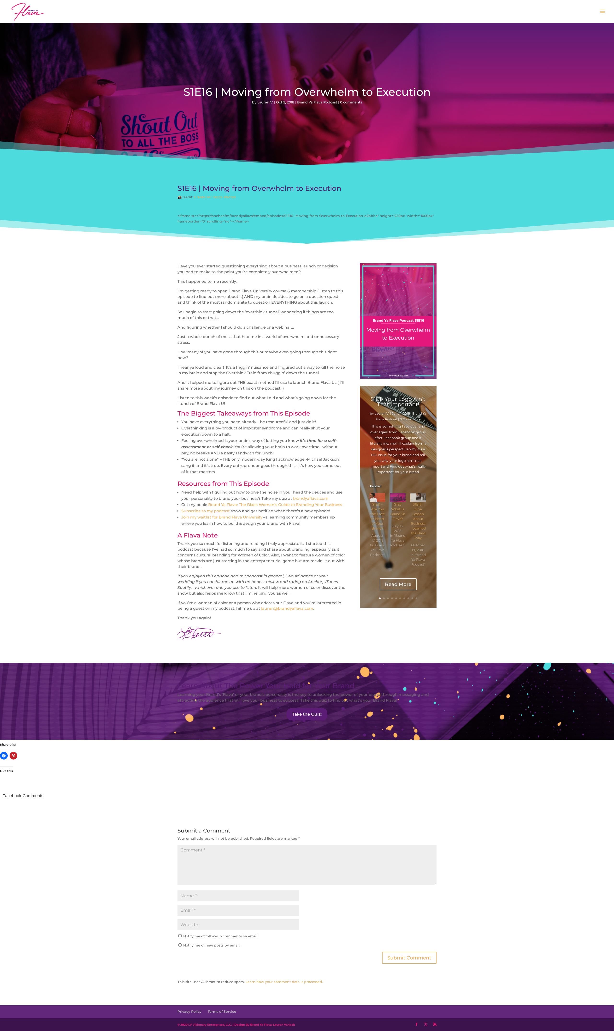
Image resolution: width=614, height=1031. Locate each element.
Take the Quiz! (307, 714)
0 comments (351, 102)
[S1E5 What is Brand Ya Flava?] (398, 497)
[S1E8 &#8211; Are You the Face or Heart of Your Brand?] (377, 497)
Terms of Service (222, 1011)
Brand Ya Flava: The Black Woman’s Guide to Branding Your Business (275, 504)
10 (416, 598)
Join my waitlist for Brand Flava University (221, 517)
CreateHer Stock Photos (215, 197)
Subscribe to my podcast (205, 511)
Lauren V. (265, 102)
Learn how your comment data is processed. (284, 982)
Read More (398, 584)
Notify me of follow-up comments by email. (220, 936)
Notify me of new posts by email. (211, 945)
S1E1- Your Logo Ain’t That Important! (398, 402)
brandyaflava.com (310, 498)
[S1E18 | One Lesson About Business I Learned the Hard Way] (418, 497)
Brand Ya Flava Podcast (317, 102)
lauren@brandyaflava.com (287, 608)
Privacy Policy (189, 1011)
